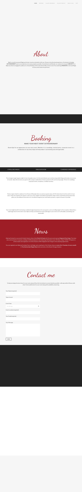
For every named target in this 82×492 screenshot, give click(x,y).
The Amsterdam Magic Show (29, 247)
